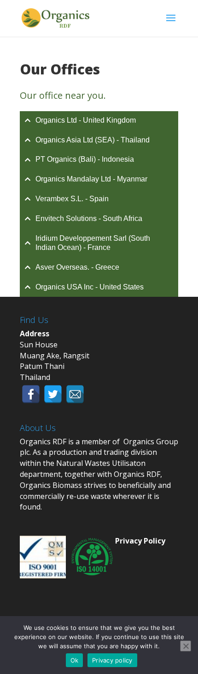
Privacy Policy (140, 541)
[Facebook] (31, 394)
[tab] (99, 120)
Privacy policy (112, 660)
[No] (185, 645)
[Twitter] (53, 394)
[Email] (75, 394)
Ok (74, 660)
